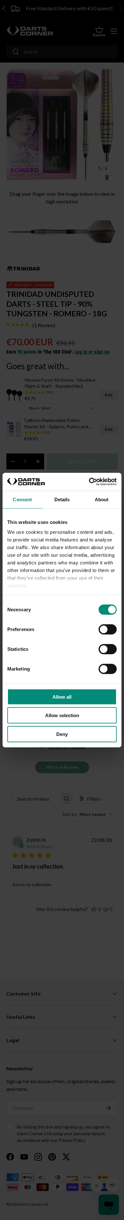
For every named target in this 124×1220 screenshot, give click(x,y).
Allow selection (62, 715)
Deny (62, 734)
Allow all (62, 696)
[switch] (108, 629)
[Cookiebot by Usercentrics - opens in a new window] (89, 482)
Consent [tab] (22, 499)
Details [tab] (62, 499)
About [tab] (102, 499)
